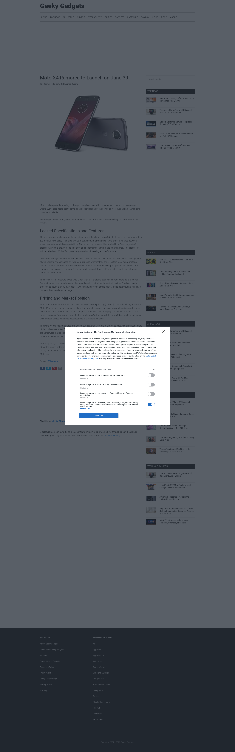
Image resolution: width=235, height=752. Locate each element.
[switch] (151, 375)
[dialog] (117, 376)
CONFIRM (99, 416)
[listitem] (117, 369)
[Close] (164, 332)
